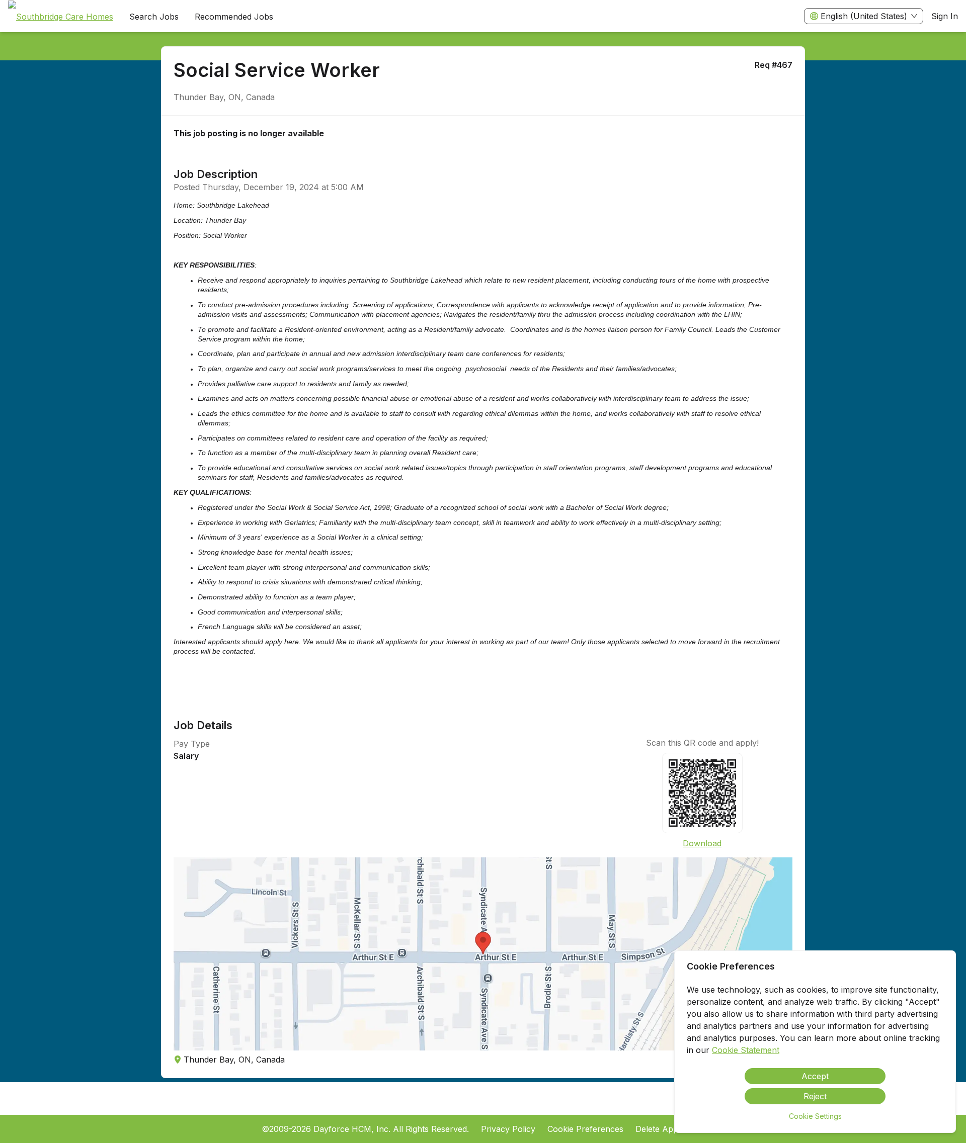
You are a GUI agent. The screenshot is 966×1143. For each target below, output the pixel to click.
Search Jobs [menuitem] (154, 17)
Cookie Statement (745, 1050)
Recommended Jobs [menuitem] (234, 17)
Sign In (944, 16)
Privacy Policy (508, 1129)
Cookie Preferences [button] (585, 1129)
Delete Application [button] (670, 1129)
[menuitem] (60, 17)
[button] (483, 953)
